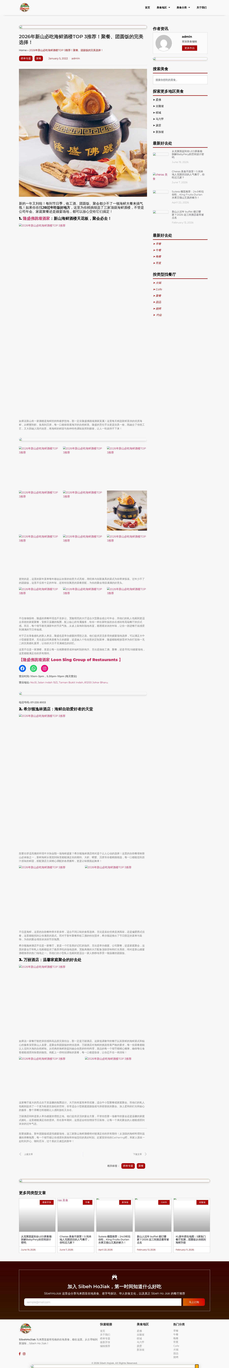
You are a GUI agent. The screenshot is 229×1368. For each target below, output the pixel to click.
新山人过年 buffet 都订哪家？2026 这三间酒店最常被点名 (188, 214)
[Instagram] (44, 668)
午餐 (175, 1334)
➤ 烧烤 (157, 308)
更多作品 (190, 48)
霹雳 (159, 125)
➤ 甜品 (157, 302)
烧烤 (175, 1357)
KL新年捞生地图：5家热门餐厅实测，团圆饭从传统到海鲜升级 (191, 1239)
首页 (147, 7)
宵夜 (175, 1342)
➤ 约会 (157, 315)
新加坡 (160, 131)
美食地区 (162, 7)
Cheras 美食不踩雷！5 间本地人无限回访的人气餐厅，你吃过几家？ (188, 174)
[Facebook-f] (20, 1354)
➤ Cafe (157, 289)
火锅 (175, 1349)
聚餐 (38, 58)
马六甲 (160, 119)
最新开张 (105, 1342)
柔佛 (159, 99)
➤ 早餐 (157, 243)
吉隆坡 (160, 106)
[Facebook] (22, 668)
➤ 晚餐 (157, 256)
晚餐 (175, 1338)
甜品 (175, 1353)
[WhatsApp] (33, 668)
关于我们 (202, 7)
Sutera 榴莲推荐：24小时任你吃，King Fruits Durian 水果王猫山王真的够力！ (188, 194)
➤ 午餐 (157, 250)
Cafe (176, 1345)
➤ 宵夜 (157, 263)
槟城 (159, 112)
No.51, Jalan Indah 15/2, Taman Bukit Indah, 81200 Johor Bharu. (69, 682)
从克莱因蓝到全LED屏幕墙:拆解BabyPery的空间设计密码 (188, 154)
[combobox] (180, 79)
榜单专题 (26, 58)
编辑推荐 (105, 1346)
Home (23, 50)
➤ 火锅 (157, 282)
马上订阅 (194, 1302)
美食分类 (182, 7)
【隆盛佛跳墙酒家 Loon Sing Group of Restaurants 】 (71, 659)
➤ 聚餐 (157, 295)
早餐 (175, 1330)
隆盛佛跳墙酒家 (36, 218)
